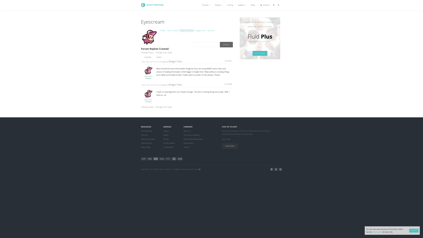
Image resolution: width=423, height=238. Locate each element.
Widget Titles (175, 61)
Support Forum (146, 143)
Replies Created (186, 30)
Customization (168, 147)
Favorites (210, 30)
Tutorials (144, 135)
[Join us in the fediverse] (271, 170)
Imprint (177, 169)
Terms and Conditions (192, 135)
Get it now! (260, 53)
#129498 (228, 84)
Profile (162, 30)
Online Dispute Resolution (193, 139)
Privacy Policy (188, 143)
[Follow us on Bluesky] (276, 170)
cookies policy (377, 232)
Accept (414, 230)
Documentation (146, 131)
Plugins (166, 135)
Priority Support (169, 143)
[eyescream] (149, 44)
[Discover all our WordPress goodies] (280, 170)
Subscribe (230, 146)
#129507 (228, 61)
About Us (187, 131)
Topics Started (172, 30)
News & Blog (145, 147)
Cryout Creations (155, 5)
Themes (166, 131)
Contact (186, 147)
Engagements (200, 30)
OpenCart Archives (148, 139)
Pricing (165, 139)
